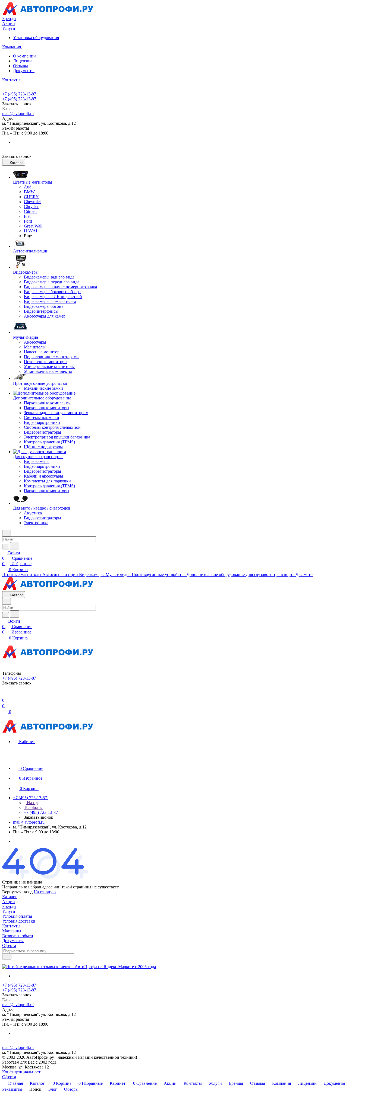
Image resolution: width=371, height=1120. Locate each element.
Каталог (9, 896)
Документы (23, 70)
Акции (8, 901)
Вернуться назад (17, 891)
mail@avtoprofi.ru (18, 113)
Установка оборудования (36, 37)
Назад (32, 802)
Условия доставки (18, 921)
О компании (24, 56)
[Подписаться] (6, 956)
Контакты (11, 926)
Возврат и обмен (17, 935)
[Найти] (14, 545)
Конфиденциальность (22, 1072)
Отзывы (20, 65)
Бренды (9, 906)
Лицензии (22, 61)
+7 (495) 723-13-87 (19, 94)
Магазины (11, 931)
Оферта (9, 945)
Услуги (8, 911)
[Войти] (4, 695)
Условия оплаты (17, 916)
